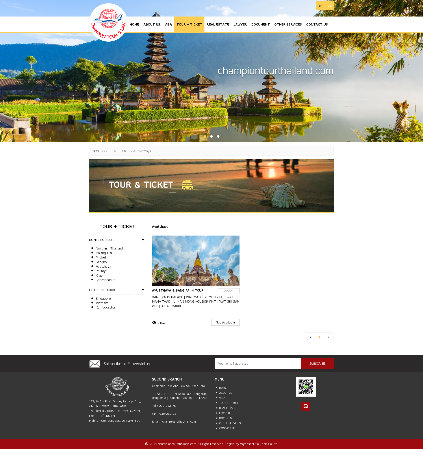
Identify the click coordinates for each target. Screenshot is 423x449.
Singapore (103, 298)
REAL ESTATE (218, 24)
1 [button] (205, 136)
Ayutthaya (103, 266)
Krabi (99, 275)
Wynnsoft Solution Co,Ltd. (259, 444)
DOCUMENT (260, 24)
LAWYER (240, 24)
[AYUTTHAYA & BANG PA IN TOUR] (196, 260)
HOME (134, 24)
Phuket (101, 257)
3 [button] (218, 136)
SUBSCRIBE (317, 363)
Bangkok (102, 262)
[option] (211, 71)
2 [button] (211, 136)
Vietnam (102, 303)
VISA (168, 24)
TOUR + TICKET (189, 24)
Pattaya (102, 271)
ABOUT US (151, 24)
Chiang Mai (104, 253)
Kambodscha (105, 307)
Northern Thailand (109, 248)
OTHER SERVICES (288, 24)
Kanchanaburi (105, 280)
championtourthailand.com (177, 444)
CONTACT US (317, 24)
